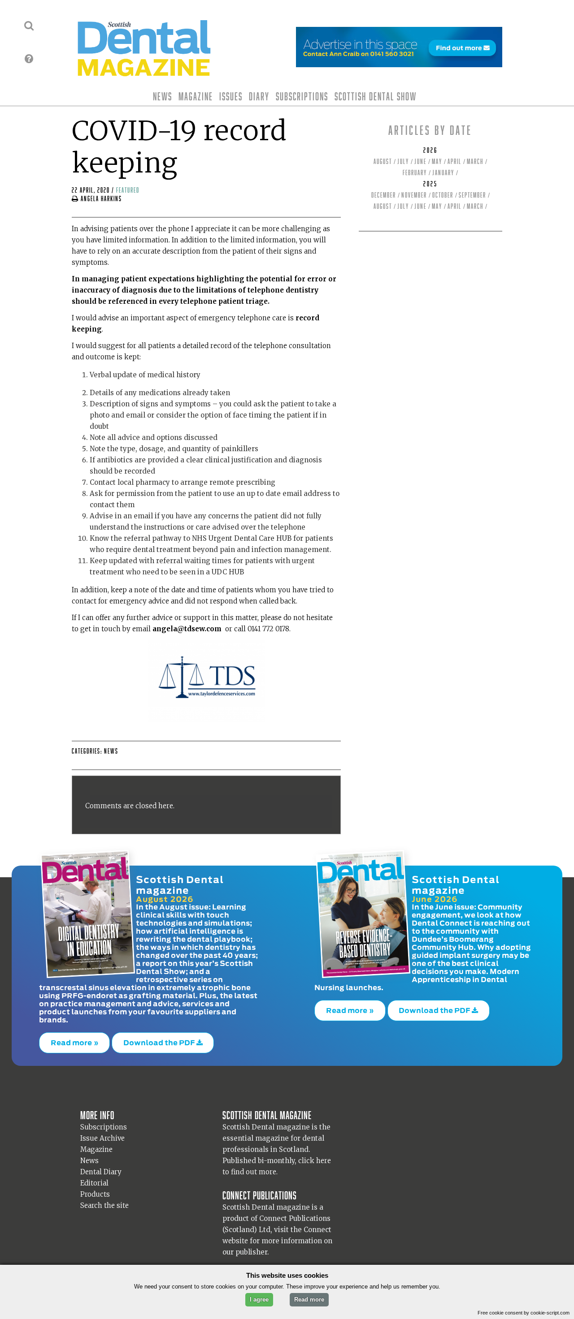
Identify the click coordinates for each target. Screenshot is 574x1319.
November (414, 195)
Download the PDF (159, 1040)
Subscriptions (302, 96)
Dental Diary (101, 1167)
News (162, 96)
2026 (430, 150)
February (415, 172)
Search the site (104, 1201)
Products (95, 1189)
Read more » (75, 1040)
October (442, 195)
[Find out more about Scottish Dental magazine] (29, 58)
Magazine (195, 96)
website (235, 1236)
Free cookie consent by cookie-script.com (524, 1312)
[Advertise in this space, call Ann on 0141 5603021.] (399, 61)
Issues (231, 96)
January (443, 172)
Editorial (94, 1178)
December (383, 195)
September (472, 195)
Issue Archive (102, 1133)
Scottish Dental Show (376, 96)
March (475, 161)
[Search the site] (29, 25)
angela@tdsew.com (187, 629)
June (420, 161)
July (403, 161)
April (454, 161)
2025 (430, 184)
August (383, 161)
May (437, 161)
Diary (259, 96)
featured (127, 190)
